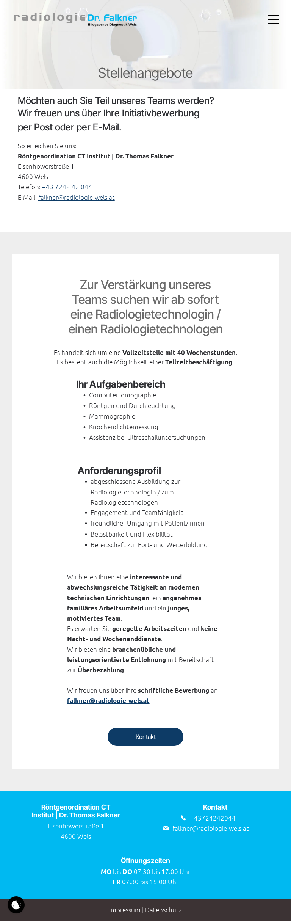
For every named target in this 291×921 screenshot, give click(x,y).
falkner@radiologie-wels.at (76, 197)
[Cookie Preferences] (16, 904)
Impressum (125, 909)
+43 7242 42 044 (67, 186)
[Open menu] (273, 19)
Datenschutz (163, 909)
